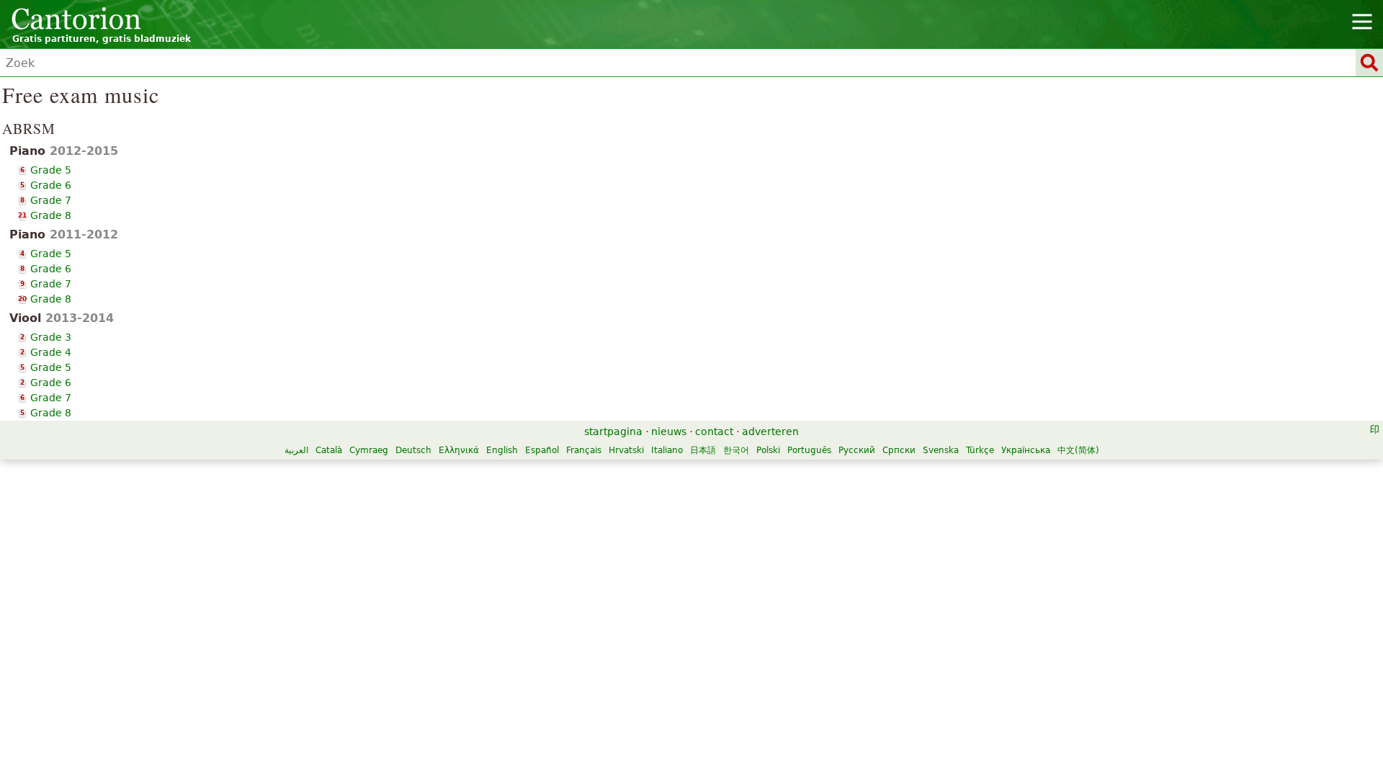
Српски (899, 450)
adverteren (770, 431)
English (502, 450)
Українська (1025, 450)
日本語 (703, 450)
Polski (768, 450)
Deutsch (413, 450)
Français (583, 450)
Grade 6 (50, 185)
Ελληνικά (459, 450)
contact (714, 431)
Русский (856, 450)
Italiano (667, 450)
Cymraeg (368, 450)
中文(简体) (1078, 450)
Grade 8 (50, 215)
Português (809, 450)
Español (542, 450)
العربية (296, 450)
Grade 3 (50, 337)
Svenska (941, 450)
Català (328, 450)
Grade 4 (50, 352)
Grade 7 (50, 200)
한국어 (736, 450)
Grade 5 (50, 170)
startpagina (613, 431)
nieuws (668, 431)
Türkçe (980, 450)
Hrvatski (626, 450)
